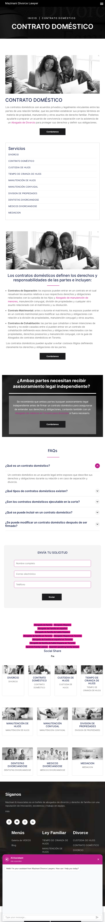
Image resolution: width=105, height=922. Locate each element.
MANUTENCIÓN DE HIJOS (22, 180)
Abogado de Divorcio (23, 122)
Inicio (32, 18)
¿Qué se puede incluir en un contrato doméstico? (38, 512)
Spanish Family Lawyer (37, 647)
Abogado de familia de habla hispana (52, 632)
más (7, 811)
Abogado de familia (43, 625)
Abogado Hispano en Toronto (67, 636)
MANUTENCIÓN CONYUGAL (23, 186)
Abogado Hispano (62, 625)
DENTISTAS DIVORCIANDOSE (23, 200)
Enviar (52, 597)
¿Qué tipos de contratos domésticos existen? (36, 491)
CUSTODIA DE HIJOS (19, 167)
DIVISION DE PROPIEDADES (22, 193)
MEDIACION (14, 212)
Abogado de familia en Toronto (38, 636)
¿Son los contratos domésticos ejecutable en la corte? (42, 501)
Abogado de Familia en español (52, 628)
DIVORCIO (13, 154)
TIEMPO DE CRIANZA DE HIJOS (24, 174)
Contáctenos (52, 132)
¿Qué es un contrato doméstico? (27, 465)
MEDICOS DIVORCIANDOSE (22, 206)
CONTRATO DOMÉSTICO (21, 161)
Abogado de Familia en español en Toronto (52, 639)
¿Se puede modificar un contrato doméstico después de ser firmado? (46, 524)
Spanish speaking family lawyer (64, 647)
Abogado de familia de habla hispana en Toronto (52, 643)
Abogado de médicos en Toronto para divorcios (42, 413)
